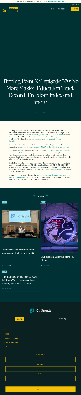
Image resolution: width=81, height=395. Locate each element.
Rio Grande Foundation (56, 1)
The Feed (61, 9)
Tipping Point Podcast (12, 342)
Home (52, 9)
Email (40, 374)
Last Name (40, 364)
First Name (40, 355)
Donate (75, 9)
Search (75, 5)
